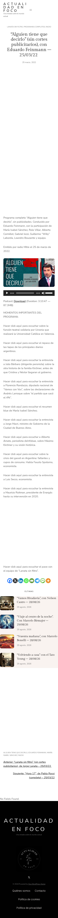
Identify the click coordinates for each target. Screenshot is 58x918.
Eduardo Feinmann (37, 752)
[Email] (31, 580)
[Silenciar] (43, 293)
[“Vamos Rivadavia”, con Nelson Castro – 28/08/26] (7, 603)
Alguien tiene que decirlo (15, 752)
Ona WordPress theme (36, 884)
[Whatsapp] (26, 580)
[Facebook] (9, 580)
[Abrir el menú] (30, 10)
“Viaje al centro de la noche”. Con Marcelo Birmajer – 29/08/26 (35, 620)
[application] (29, 293)
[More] (48, 580)
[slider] (49, 292)
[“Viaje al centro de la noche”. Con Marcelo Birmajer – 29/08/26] (7, 622)
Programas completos (34, 27)
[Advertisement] (29, 108)
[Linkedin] (20, 580)
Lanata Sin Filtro (15, 27)
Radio (48, 27)
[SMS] (42, 580)
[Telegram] (37, 580)
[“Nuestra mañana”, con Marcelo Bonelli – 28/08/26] (7, 642)
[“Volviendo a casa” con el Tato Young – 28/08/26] (7, 660)
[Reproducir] (7, 293)
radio (21, 755)
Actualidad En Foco (15, 7)
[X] (15, 580)
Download (20, 301)
